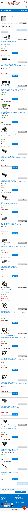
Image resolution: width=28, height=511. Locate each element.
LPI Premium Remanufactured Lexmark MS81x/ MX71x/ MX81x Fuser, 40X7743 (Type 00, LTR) (13, 158)
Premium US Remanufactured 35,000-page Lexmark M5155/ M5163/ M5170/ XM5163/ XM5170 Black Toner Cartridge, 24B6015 (13, 66)
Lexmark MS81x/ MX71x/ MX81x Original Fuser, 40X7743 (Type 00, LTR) (9, 202)
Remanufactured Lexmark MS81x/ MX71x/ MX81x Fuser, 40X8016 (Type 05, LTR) (11, 224)
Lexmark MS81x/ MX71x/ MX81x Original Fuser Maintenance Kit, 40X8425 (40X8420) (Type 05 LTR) (14, 383)
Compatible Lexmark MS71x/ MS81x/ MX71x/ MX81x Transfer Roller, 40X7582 (9, 471)
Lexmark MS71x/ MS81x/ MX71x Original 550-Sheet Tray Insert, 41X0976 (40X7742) (12, 407)
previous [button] (3, 483)
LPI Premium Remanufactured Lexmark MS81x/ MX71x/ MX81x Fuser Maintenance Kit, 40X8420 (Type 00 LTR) (13, 291)
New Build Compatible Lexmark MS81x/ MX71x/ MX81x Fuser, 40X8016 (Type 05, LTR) (13, 245)
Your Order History (19, 498)
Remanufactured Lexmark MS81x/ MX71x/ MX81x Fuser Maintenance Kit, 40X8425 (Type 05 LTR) (13, 360)
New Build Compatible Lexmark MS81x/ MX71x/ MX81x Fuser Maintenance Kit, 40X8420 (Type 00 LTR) (13, 313)
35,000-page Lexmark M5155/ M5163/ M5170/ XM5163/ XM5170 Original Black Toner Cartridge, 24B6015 (13, 112)
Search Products (23, 23)
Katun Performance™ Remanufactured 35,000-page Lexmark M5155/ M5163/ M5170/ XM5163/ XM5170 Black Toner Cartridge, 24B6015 (13, 89)
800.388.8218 (24, 10)
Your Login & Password (20, 502)
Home (2, 14)
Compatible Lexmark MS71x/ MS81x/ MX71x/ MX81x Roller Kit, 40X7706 (9, 427)
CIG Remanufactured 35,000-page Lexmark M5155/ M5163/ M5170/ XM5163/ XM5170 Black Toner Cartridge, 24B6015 (13, 43)
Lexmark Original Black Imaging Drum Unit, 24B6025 (9, 134)
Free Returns (3, 498)
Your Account (18, 497)
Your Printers (17, 501)
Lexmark (6, 14)
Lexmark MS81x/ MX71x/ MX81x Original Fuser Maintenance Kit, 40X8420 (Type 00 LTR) (13, 336)
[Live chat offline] (25, 508)
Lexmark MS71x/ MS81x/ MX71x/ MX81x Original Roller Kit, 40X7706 (9, 450)
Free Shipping (4, 501)
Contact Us (3, 497)
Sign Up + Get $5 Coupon (20, 491)
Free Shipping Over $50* (8, 10)
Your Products (18, 499)
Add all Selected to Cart (21, 29)
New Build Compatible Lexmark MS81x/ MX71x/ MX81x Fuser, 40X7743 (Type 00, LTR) (13, 180)
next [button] (8, 483)
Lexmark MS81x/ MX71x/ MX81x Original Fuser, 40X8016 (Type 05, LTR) (9, 267)
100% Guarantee (4, 499)
